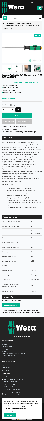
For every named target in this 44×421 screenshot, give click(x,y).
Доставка (5, 349)
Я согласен (10, 415)
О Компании (6, 344)
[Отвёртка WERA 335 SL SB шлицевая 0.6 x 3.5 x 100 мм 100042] (6, 68)
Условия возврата (8, 356)
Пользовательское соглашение (13, 358)
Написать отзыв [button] (10, 305)
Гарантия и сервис (8, 347)
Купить (17, 115)
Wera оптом (6, 370)
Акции (4, 366)
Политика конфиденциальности (13, 353)
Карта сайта (6, 368)
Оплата (4, 351)
